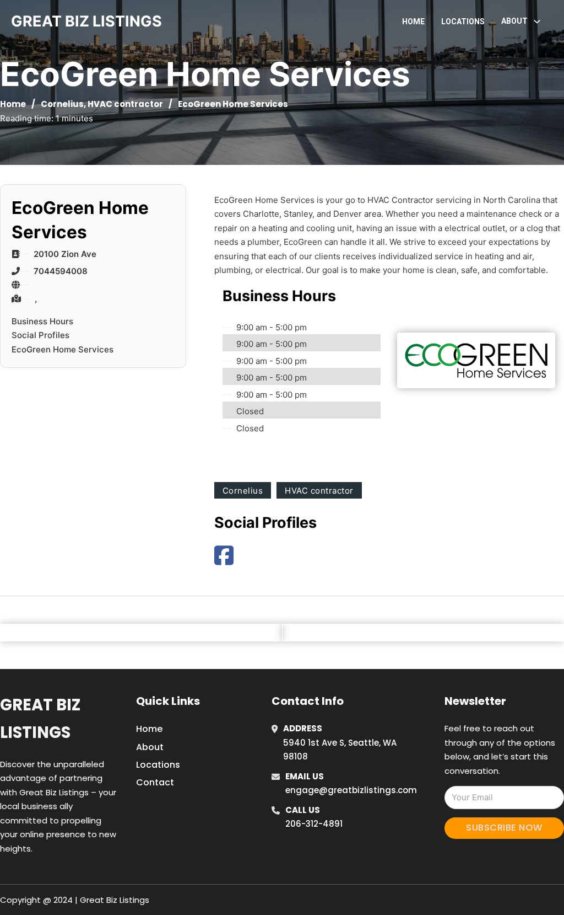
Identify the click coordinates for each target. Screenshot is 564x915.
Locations (463, 21)
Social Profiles (40, 335)
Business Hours (42, 321)
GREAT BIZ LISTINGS (86, 21)
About (150, 747)
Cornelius (62, 104)
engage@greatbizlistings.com (351, 790)
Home (413, 21)
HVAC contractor (125, 104)
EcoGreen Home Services (62, 349)
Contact (155, 782)
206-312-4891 (314, 824)
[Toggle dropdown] (537, 21)
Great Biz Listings (40, 718)
